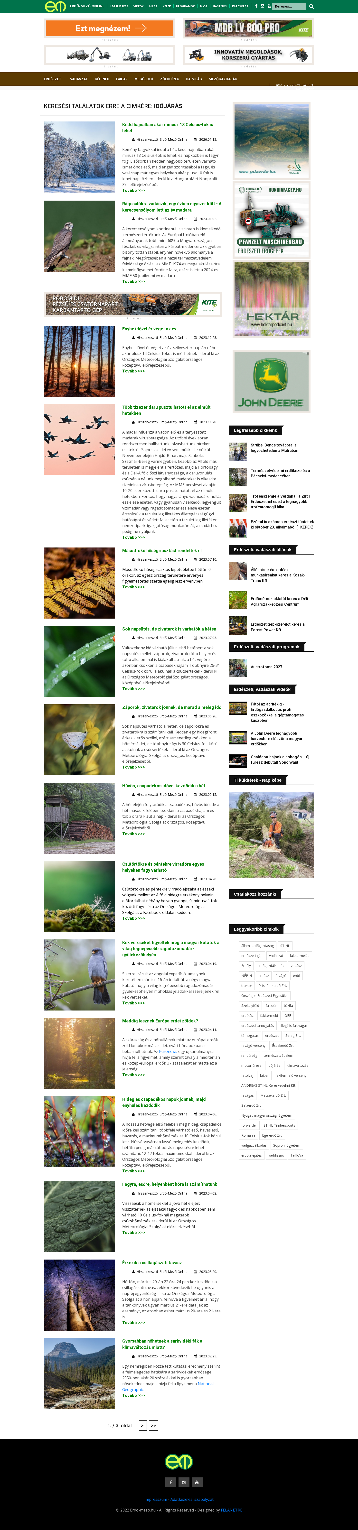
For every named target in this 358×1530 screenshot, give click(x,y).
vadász (296, 965)
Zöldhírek (169, 79)
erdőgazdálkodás (270, 965)
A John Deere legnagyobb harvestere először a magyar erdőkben (276, 739)
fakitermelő (269, 1015)
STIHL (285, 945)
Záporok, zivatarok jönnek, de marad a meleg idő (171, 707)
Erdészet (52, 79)
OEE (287, 1015)
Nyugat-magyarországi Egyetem (266, 1115)
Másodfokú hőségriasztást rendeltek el (162, 550)
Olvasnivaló (58, 97)
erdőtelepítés (251, 1155)
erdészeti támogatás (257, 1025)
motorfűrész (251, 1065)
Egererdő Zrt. (272, 1135)
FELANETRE (231, 1510)
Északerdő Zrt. (283, 1045)
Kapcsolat (240, 6)
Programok (185, 6)
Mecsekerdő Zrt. (273, 1095)
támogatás (250, 1035)
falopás (271, 1005)
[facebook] (256, 6)
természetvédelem (278, 1055)
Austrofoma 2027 (266, 667)
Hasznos (220, 6)
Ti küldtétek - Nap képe (258, 780)
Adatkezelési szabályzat (192, 1499)
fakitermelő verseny (290, 1075)
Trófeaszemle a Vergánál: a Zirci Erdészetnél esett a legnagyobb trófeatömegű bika (280, 502)
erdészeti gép (252, 955)
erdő (296, 975)
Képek (167, 6)
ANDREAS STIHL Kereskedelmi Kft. (268, 1085)
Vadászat (79, 79)
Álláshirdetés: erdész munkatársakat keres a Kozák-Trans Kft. (278, 575)
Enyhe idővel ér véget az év (149, 328)
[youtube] (269, 6)
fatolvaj (247, 1075)
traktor (246, 985)
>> (153, 1425)
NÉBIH (246, 975)
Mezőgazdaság (223, 79)
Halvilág (194, 79)
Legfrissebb (119, 6)
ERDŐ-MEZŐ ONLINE (87, 6)
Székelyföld (250, 1005)
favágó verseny (253, 1045)
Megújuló (143, 79)
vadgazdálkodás (254, 1145)
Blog (203, 6)
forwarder (249, 1125)
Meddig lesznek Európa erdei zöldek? (160, 1020)
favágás (247, 1095)
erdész (263, 975)
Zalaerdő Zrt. (251, 1105)
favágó (280, 975)
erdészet (272, 1035)
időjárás (274, 1065)
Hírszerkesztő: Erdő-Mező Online (162, 139)
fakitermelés (299, 955)
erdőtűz (247, 1015)
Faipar (122, 79)
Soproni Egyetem (286, 1145)
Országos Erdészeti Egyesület (264, 995)
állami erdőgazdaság (257, 945)
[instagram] (263, 6)
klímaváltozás (297, 1065)
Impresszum (155, 1499)
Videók (138, 6)
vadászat (276, 955)
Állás (153, 6)
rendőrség (249, 1055)
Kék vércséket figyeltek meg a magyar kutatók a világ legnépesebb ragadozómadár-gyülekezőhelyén (170, 948)
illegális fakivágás (294, 1025)
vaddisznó (276, 1155)
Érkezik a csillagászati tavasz (152, 1262)
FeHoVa (297, 1155)
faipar (264, 1075)
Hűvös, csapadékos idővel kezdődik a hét (163, 785)
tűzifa (288, 1005)
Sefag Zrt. (293, 1035)
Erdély (246, 965)
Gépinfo (102, 79)
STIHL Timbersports (279, 1125)
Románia (248, 1135)
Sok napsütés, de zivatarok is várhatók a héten (169, 628)
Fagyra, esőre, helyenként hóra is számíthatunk (169, 1184)
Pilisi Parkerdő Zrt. (273, 985)
